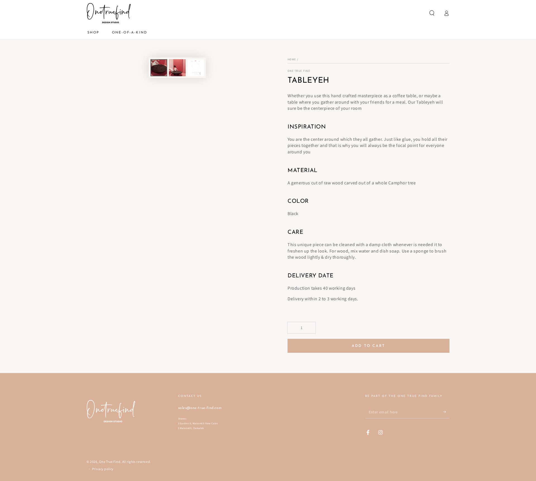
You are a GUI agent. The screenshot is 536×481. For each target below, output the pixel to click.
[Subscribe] (446, 412)
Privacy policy (103, 469)
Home (292, 59)
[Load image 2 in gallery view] (177, 67)
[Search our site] (432, 13)
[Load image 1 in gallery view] (158, 67)
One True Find (299, 71)
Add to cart (368, 346)
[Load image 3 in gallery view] (195, 67)
